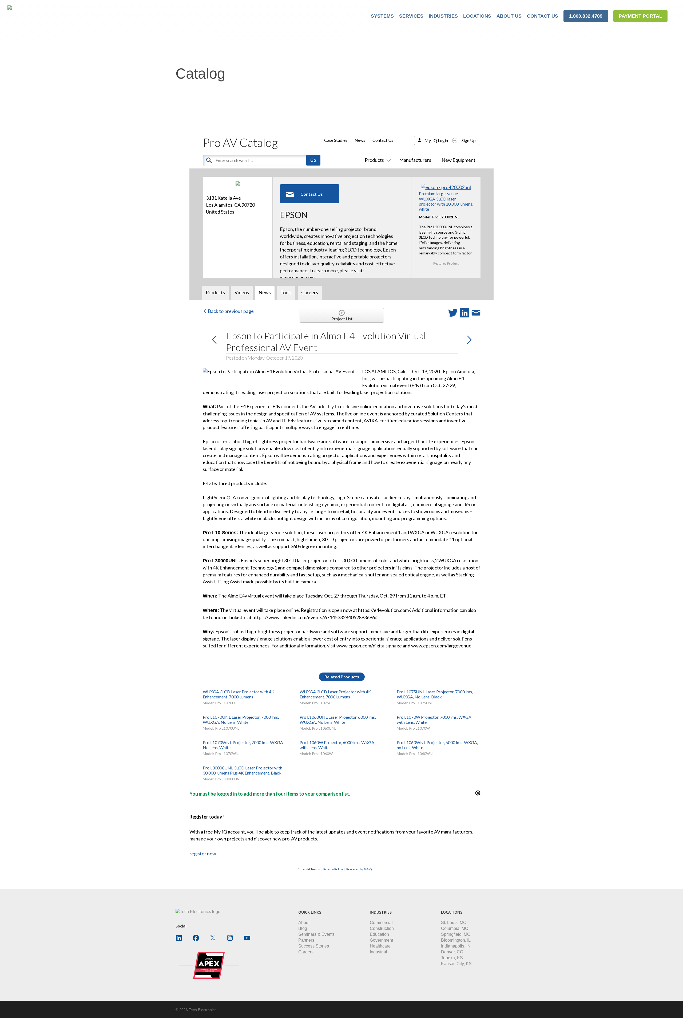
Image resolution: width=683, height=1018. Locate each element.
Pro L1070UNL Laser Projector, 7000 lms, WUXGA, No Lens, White (241, 719)
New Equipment (458, 160)
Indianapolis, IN (456, 946)
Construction (382, 928)
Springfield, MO (455, 934)
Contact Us (382, 140)
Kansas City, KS (456, 963)
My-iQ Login (436, 140)
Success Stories (313, 946)
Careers (305, 952)
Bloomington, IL (456, 940)
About (303, 922)
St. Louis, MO (453, 922)
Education (379, 934)
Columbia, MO (454, 928)
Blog (302, 928)
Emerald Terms (309, 869)
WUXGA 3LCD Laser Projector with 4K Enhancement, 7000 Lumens (238, 694)
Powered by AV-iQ (359, 869)
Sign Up (469, 140)
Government (381, 940)
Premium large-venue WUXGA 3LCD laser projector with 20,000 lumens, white (446, 201)
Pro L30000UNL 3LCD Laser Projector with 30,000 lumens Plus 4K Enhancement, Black (242, 770)
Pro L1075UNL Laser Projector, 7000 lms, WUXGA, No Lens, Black (435, 694)
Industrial (378, 952)
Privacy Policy (333, 869)
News (360, 140)
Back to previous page (230, 311)
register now (202, 853)
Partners (306, 940)
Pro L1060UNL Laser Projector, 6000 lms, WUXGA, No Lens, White (338, 719)
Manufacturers (415, 160)
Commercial (381, 922)
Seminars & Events (316, 934)
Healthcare (380, 946)
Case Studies (335, 140)
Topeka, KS (452, 958)
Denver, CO (452, 952)
